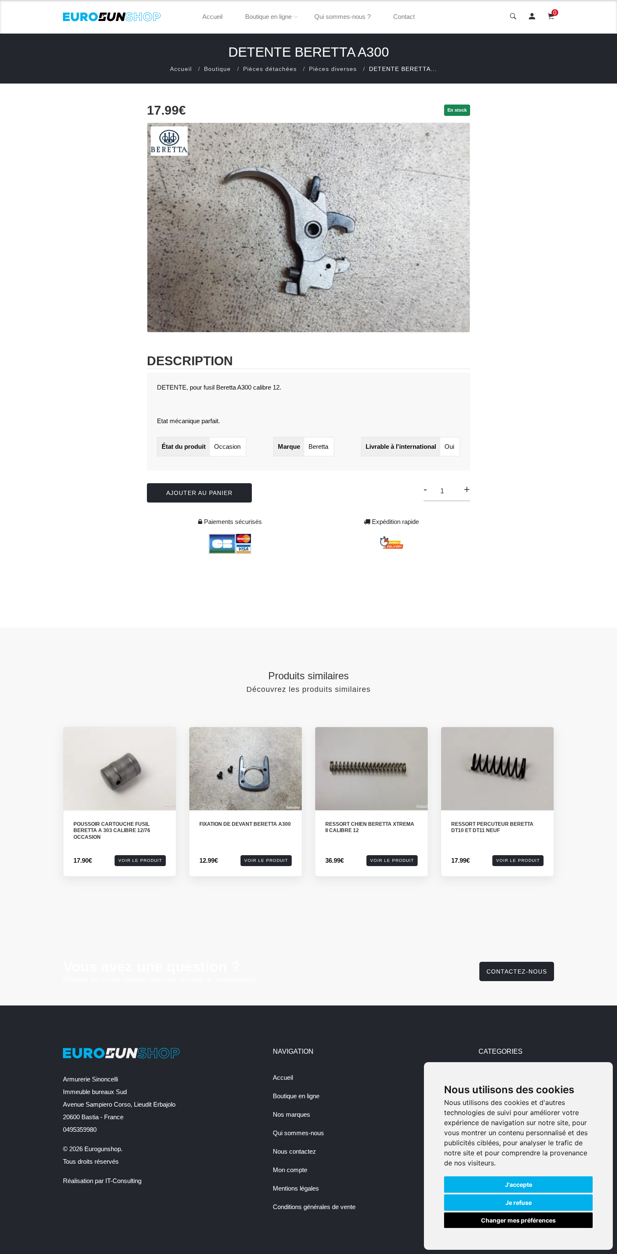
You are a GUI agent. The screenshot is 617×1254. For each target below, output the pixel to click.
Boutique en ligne (268, 16)
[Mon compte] (532, 16)
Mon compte (290, 1169)
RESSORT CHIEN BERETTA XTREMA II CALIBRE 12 (369, 827)
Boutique (217, 68)
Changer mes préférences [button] (518, 1220)
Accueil (212, 16)
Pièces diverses (333, 68)
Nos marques (291, 1114)
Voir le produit (140, 860)
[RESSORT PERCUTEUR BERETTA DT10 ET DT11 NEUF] (497, 769)
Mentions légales (296, 1188)
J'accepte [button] (518, 1184)
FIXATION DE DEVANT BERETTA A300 (245, 824)
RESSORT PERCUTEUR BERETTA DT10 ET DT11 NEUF (492, 827)
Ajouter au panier (199, 493)
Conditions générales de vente (314, 1206)
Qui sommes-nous (298, 1132)
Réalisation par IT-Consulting (102, 1180)
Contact (404, 16)
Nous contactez (294, 1151)
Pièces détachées (270, 68)
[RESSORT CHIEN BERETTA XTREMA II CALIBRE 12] (371, 769)
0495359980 (80, 1129)
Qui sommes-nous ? (342, 16)
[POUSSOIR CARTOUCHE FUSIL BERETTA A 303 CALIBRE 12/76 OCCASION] (119, 769)
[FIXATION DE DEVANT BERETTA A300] (245, 769)
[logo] (112, 16)
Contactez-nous (516, 971)
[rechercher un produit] (513, 16)
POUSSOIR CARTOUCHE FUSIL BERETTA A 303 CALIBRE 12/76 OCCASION (111, 830)
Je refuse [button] (518, 1202)
